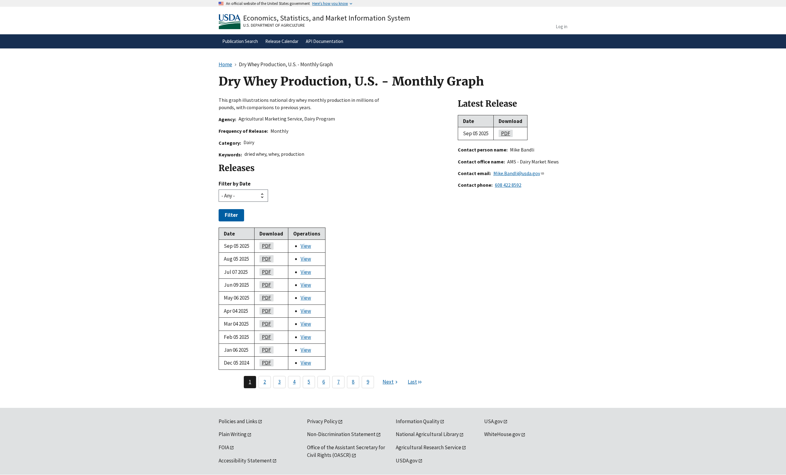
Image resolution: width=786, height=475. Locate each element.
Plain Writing (233, 434)
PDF (265, 246)
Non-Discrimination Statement (341, 434)
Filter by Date (235, 183)
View (306, 246)
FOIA (224, 447)
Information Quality (417, 421)
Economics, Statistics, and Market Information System (326, 17)
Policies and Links (238, 421)
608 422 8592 (508, 185)
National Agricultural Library (427, 434)
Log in (561, 27)
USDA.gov (407, 460)
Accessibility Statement (245, 460)
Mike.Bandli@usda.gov (516, 173)
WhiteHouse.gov (502, 434)
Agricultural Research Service (428, 447)
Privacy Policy (322, 421)
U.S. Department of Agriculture (274, 25)
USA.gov (493, 421)
